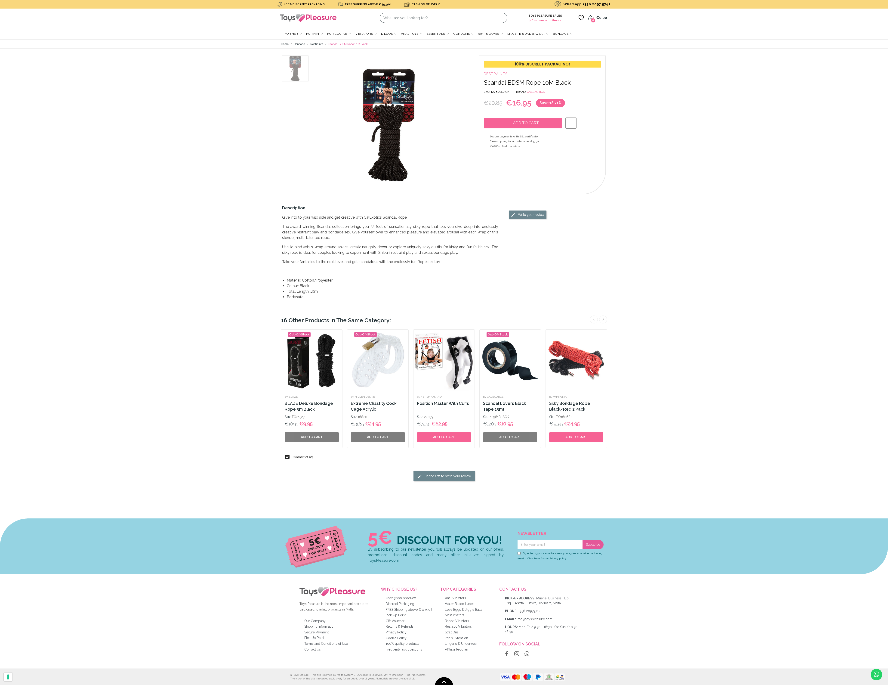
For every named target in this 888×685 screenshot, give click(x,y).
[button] (322, 124)
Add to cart (444, 437)
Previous (594, 319)
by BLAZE (291, 396)
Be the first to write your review (447, 476)
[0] (581, 18)
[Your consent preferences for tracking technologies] (8, 677)
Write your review (530, 215)
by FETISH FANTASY (430, 396)
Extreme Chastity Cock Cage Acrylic (374, 406)
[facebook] (506, 654)
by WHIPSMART (559, 396)
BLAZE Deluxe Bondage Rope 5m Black (309, 406)
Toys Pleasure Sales (545, 15)
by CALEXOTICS (493, 396)
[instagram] (517, 654)
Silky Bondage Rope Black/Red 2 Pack (569, 406)
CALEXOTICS (536, 91)
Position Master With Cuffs (443, 403)
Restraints (496, 74)
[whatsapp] (527, 654)
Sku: (288, 417)
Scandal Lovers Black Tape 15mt (504, 406)
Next (603, 319)
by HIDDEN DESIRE (363, 396)
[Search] (501, 18)
